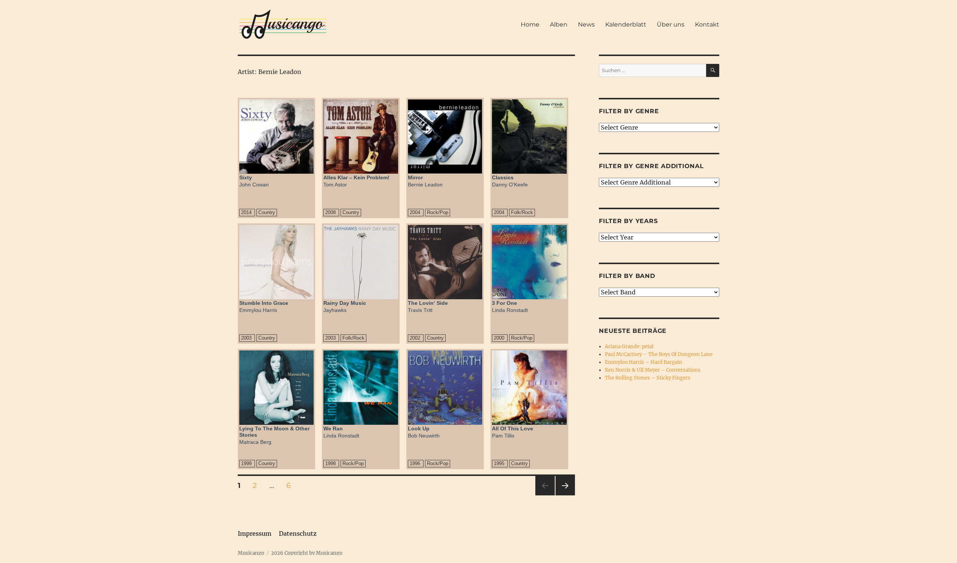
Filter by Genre (629, 111)
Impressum (254, 533)
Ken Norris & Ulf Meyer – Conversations (653, 370)
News (586, 24)
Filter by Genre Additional (651, 166)
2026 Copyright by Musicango (306, 553)
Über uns (670, 24)
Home (530, 24)
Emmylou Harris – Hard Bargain (643, 362)
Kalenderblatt (625, 24)
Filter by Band (627, 275)
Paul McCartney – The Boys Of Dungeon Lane (659, 354)
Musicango (251, 553)
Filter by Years (628, 221)
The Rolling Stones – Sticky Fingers (647, 378)
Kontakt (707, 24)
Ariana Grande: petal (629, 346)
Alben (558, 24)
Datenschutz (298, 533)
